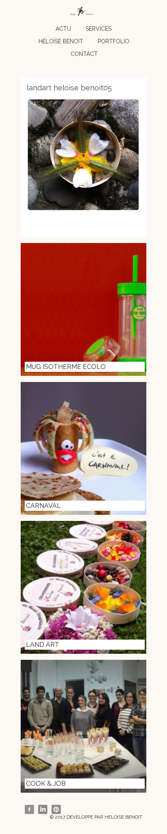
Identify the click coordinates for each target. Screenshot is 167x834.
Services (98, 29)
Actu (63, 29)
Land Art (42, 644)
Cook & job (46, 783)
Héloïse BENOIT (61, 41)
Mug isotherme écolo (66, 367)
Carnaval (43, 506)
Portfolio (113, 41)
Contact (84, 54)
